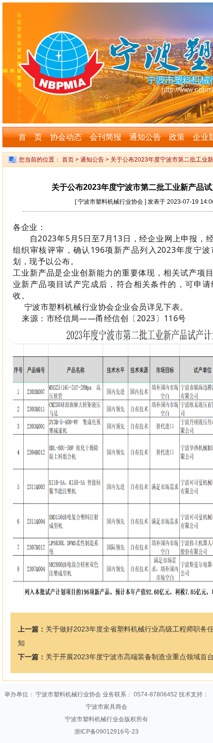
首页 (68, 159)
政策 (177, 137)
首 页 (30, 137)
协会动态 (66, 137)
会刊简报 (105, 137)
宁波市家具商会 (106, 706)
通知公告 (145, 137)
